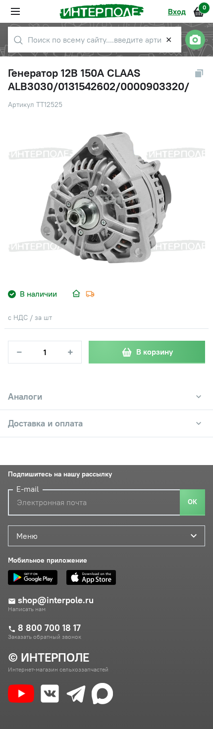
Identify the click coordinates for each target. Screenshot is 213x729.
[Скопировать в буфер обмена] (199, 73)
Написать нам (27, 609)
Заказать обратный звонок (44, 636)
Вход (177, 11)
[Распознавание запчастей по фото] (195, 40)
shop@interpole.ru (56, 600)
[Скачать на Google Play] (35, 577)
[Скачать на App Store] (93, 577)
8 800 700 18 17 (49, 628)
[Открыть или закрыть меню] (15, 11)
